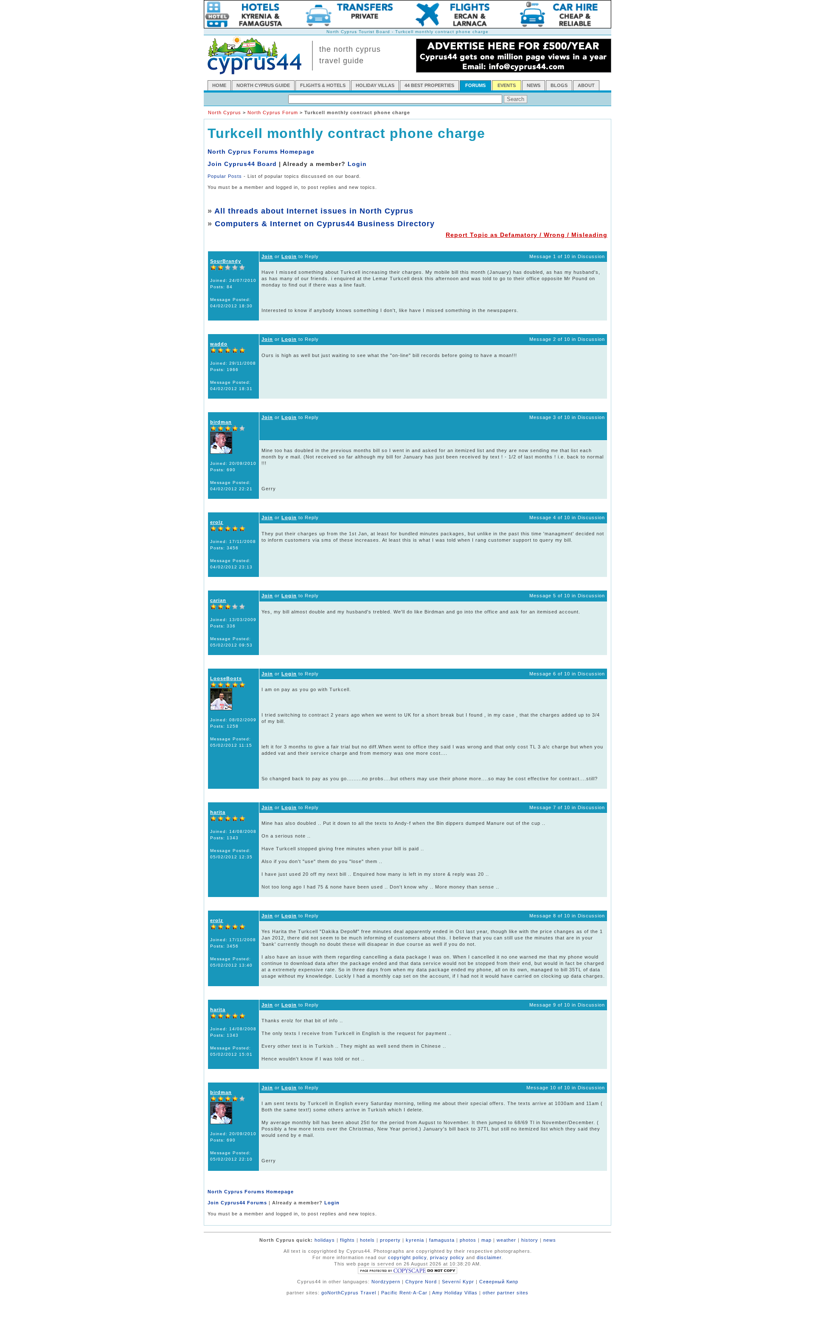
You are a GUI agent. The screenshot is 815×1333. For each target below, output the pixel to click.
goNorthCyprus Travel (348, 1292)
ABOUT (586, 85)
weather (506, 1240)
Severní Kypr (458, 1281)
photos (468, 1240)
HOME (219, 85)
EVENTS (506, 85)
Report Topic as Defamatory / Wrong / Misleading (526, 234)
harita (217, 812)
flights (347, 1240)
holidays (325, 1240)
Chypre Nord (421, 1281)
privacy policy (447, 1257)
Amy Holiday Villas (455, 1292)
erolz (216, 522)
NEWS (533, 85)
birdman (221, 422)
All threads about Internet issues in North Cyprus (313, 211)
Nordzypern (385, 1281)
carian (218, 600)
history (529, 1240)
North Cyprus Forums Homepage (261, 151)
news (549, 1240)
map (486, 1240)
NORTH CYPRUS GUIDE (263, 85)
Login (357, 163)
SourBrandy (225, 261)
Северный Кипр (498, 1281)
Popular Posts (225, 176)
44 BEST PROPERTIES (429, 85)
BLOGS (559, 85)
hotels (367, 1240)
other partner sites (505, 1292)
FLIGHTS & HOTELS (323, 85)
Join (267, 256)
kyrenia (415, 1240)
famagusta (442, 1240)
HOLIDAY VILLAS (375, 85)
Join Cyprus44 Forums (237, 1202)
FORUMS (475, 85)
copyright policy (407, 1257)
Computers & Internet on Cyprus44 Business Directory (325, 223)
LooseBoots (226, 678)
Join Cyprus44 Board (242, 163)
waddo (219, 343)
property (390, 1240)
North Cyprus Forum (272, 112)
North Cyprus (224, 112)
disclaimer (489, 1257)
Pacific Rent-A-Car (404, 1292)
